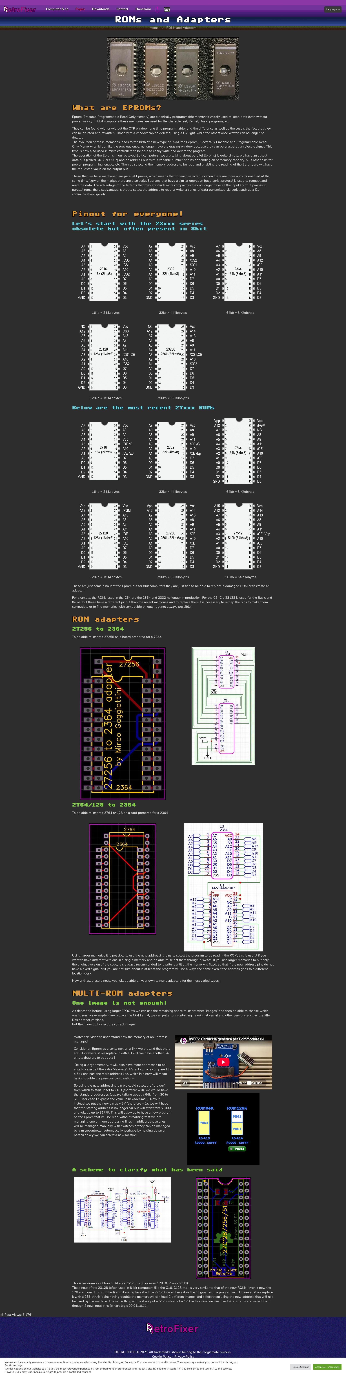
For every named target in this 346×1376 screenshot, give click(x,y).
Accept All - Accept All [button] (327, 1367)
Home (154, 28)
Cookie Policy (161, 1356)
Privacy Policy (184, 1356)
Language (331, 9)
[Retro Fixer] (20, 9)
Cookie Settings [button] (300, 1367)
